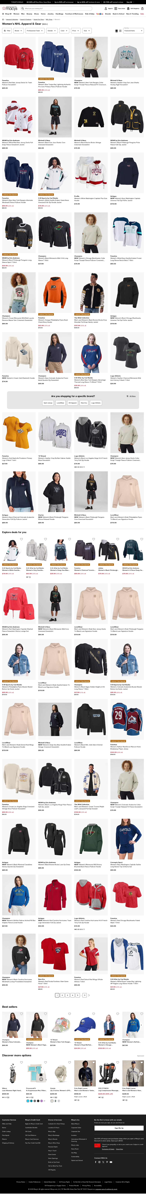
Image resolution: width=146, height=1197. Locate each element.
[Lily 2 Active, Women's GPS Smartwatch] (61, 1073)
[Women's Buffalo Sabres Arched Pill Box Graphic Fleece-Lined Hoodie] (19, 895)
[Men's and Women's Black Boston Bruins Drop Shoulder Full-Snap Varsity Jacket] (91, 292)
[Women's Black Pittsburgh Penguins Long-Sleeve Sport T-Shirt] (19, 232)
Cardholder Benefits (31, 1127)
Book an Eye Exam (54, 1162)
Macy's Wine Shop (54, 1143)
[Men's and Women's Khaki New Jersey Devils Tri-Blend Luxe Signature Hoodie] (91, 603)
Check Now (119, 1149)
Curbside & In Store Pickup (56, 1124)
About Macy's (75, 1124)
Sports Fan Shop (39, 19)
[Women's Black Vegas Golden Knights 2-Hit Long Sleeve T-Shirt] (91, 659)
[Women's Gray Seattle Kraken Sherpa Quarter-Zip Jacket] (37, 550)
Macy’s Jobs (75, 1145)
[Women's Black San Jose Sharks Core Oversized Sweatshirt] (55, 117)
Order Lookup (6, 1131)
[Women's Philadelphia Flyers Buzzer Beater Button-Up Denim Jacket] (19, 659)
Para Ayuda (5, 1135)
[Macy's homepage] (3, 20)
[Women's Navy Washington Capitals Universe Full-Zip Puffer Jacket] (127, 173)
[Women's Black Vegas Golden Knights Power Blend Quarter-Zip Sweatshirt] (37, 1025)
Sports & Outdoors (25, 19)
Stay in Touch (52, 1150)
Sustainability (75, 1156)
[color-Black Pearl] (34, 1101)
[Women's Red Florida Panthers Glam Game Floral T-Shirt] (55, 954)
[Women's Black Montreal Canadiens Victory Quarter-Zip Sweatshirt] (19, 839)
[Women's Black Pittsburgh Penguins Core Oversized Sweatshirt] (91, 491)
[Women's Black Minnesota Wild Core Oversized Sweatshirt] (55, 603)
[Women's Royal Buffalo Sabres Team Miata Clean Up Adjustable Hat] (85, 1025)
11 (84, 995)
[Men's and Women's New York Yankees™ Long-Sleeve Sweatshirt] (133, 1073)
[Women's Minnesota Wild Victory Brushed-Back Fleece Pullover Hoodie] (91, 839)
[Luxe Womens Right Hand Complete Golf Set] (13, 1073)
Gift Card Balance (30, 1135)
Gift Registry (52, 1170)
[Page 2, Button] (89, 995)
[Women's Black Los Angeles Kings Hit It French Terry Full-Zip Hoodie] (91, 432)
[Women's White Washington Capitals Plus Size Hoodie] (91, 173)
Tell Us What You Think (55, 1166)
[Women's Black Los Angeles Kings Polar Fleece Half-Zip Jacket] (55, 779)
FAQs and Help (6, 1124)
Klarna (4, 1127)
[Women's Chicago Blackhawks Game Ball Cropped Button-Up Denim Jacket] (109, 1025)
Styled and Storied (77, 1160)
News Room (75, 1149)
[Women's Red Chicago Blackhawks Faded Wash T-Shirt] (127, 895)
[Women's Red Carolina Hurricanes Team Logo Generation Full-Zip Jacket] (55, 895)
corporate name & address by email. (106, 1189)
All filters (133, 396)
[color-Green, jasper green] (55, 1101)
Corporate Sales (76, 1127)
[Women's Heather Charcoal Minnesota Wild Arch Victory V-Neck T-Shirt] (127, 352)
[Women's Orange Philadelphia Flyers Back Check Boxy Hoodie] (55, 292)
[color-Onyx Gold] (38, 1101)
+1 (44, 1101)
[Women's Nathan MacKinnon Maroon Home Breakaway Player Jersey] (127, 719)
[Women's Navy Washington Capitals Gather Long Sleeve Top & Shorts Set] (127, 839)
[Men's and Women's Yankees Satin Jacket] (85, 1073)
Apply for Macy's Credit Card (34, 1124)
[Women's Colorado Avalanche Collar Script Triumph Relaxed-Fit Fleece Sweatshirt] (127, 779)
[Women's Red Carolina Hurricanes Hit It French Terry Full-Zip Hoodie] (91, 895)
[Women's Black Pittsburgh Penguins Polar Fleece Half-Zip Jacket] (127, 117)
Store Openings (53, 1158)
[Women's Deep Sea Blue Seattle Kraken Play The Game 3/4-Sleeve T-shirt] (61, 550)
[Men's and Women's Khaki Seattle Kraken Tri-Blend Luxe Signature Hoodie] (55, 659)
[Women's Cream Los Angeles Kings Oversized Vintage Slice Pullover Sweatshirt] (19, 779)
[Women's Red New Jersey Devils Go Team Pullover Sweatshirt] (19, 57)
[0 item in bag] (142, 8)
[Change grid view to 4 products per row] (117, 31)
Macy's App (51, 1131)
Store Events (52, 1154)
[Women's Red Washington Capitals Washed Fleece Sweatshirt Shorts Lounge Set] (19, 603)
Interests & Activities (12, 19)
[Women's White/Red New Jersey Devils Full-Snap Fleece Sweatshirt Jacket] (19, 117)
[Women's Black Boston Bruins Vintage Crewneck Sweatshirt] (91, 117)
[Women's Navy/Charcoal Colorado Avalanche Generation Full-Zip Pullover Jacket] (19, 491)
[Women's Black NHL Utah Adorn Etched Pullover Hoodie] (91, 719)
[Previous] (5, 57)
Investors (74, 1135)
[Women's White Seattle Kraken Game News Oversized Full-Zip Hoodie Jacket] (55, 173)
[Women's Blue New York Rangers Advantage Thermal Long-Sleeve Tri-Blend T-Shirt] (91, 352)
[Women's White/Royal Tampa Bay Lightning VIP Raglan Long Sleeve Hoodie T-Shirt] (127, 954)
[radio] (28, 1101)
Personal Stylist (52, 1147)
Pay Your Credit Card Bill (32, 1143)
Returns (4, 1139)
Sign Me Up (119, 1128)
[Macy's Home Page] (9, 8)
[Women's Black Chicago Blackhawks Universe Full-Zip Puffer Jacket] (127, 292)
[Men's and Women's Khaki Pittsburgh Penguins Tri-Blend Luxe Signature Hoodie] (127, 603)
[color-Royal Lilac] (41, 1101)
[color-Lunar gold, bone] (52, 1101)
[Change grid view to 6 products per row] (120, 31)
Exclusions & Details (108, 1149)
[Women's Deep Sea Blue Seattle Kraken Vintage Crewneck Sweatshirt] (55, 719)
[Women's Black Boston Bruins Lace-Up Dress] (55, 839)
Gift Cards (28, 1131)
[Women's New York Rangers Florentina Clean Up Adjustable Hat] (61, 1025)
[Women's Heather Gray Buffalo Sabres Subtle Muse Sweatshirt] (55, 432)
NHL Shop (49, 19)
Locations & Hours (53, 1127)
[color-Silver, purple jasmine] (59, 1101)
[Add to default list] (21, 539)
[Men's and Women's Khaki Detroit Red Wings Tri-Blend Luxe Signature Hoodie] (19, 719)
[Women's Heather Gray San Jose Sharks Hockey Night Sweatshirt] (127, 57)
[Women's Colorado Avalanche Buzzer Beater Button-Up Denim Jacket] (127, 659)
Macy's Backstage (53, 1135)
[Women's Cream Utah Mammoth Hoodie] (19, 352)
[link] (19, 84)
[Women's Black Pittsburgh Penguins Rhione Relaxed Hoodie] (55, 491)
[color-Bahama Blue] (31, 1101)
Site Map (74, 1153)
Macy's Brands (52, 1139)
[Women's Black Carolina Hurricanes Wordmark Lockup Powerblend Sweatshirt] (19, 954)
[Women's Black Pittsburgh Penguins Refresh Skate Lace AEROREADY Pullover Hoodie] (109, 550)
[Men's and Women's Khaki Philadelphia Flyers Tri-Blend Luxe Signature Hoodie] (127, 491)
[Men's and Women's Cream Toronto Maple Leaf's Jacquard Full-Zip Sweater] (91, 779)
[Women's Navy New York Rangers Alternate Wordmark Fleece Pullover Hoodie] (19, 173)
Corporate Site (75, 1131)
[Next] (33, 57)
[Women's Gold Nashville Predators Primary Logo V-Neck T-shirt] (19, 432)
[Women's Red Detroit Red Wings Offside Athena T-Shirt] (91, 954)
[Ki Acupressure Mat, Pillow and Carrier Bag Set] (37, 1073)
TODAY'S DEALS (17, 2)
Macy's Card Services (32, 1139)
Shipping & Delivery (8, 1143)
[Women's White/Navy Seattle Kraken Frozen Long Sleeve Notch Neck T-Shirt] (127, 232)
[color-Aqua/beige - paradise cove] (28, 1101)
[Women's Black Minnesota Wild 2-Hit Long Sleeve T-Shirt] (55, 232)
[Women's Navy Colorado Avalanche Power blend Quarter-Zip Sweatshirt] (55, 352)
